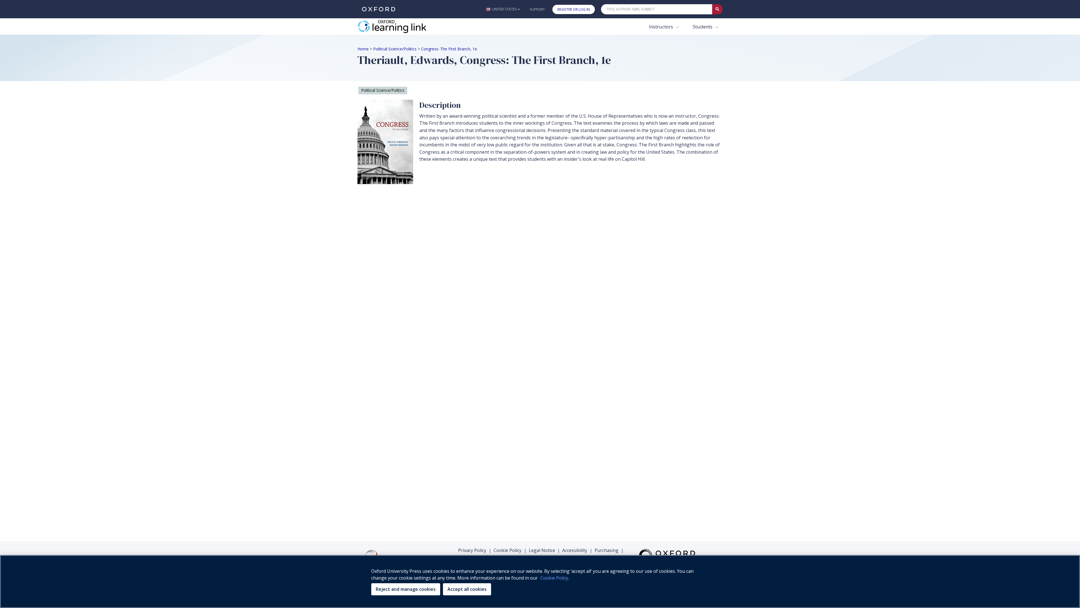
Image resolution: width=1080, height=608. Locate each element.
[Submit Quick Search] (717, 9)
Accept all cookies (467, 589)
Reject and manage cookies (406, 589)
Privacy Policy (472, 550)
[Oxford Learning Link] (399, 26)
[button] (503, 9)
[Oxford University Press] (378, 9)
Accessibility (574, 550)
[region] (540, 581)
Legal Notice (542, 550)
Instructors (661, 26)
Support (537, 9)
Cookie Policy (507, 550)
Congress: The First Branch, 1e (449, 49)
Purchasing (606, 550)
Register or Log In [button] (573, 9)
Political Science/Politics (395, 49)
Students (703, 26)
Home (363, 49)
